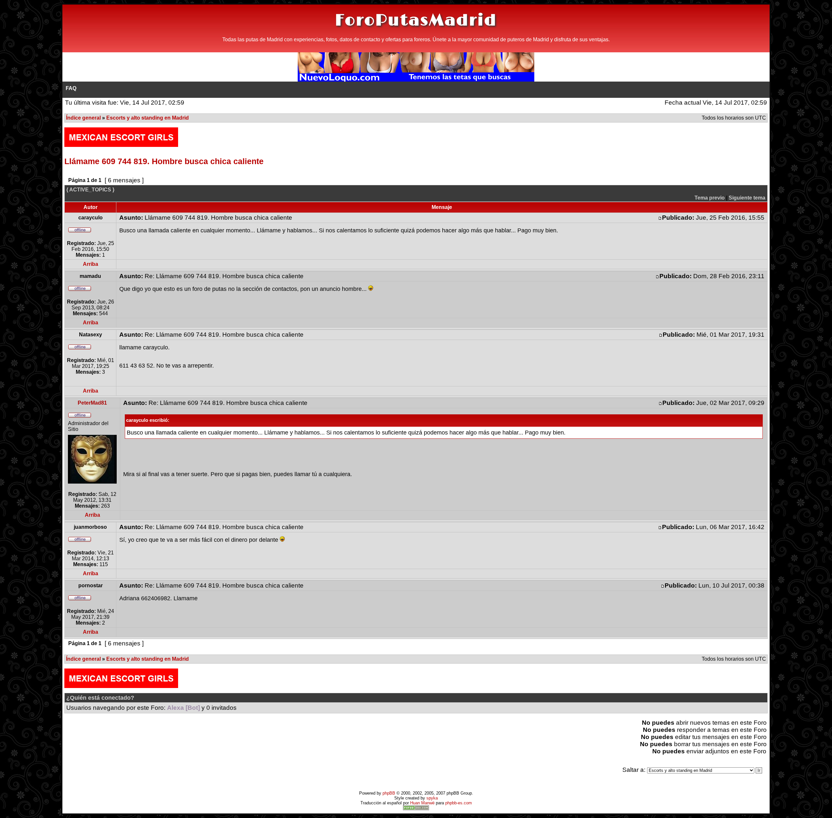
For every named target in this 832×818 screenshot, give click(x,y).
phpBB (389, 793)
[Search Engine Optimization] (416, 808)
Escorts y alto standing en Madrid (147, 118)
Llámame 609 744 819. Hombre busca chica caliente (164, 161)
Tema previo (710, 198)
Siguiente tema (747, 198)
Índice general (83, 118)
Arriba (90, 264)
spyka (432, 798)
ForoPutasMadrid (416, 20)
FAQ (71, 88)
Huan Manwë (422, 802)
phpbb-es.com (458, 802)
